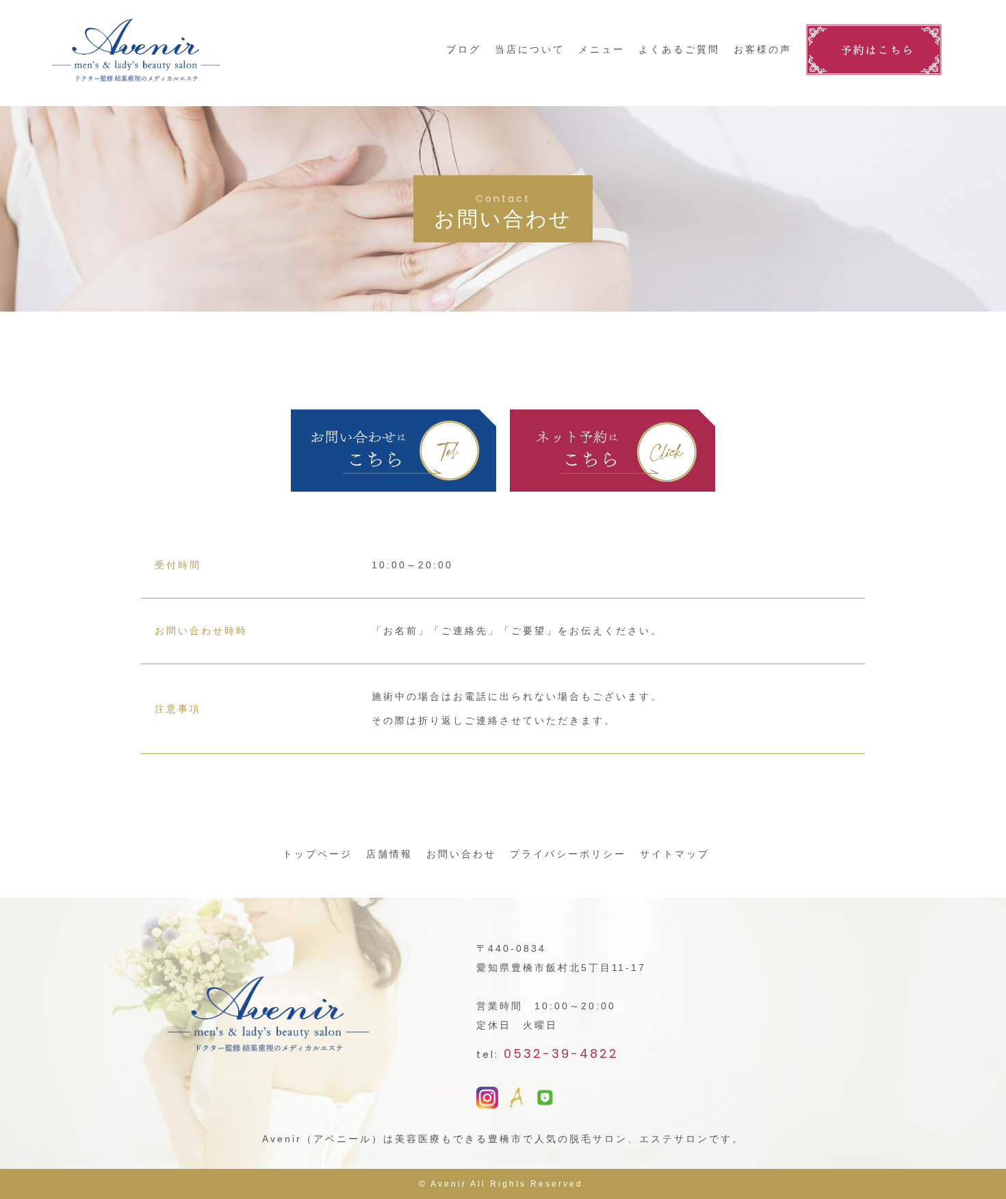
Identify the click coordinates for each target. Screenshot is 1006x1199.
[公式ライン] (545, 1097)
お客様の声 (763, 49)
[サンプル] (516, 1099)
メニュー (601, 49)
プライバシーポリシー (568, 853)
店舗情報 (389, 853)
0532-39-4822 (561, 1053)
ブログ (463, 49)
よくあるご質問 (679, 49)
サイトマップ (675, 853)
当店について (530, 49)
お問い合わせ (461, 853)
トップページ (317, 853)
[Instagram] (487, 1099)
